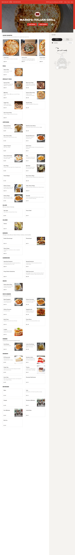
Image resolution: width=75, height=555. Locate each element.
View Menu (32, 24)
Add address (70, 42)
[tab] (57, 39)
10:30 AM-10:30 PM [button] (17, 2)
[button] (13, 72)
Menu (65, 2)
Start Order (43, 24)
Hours (69, 2)
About (72, 2)
